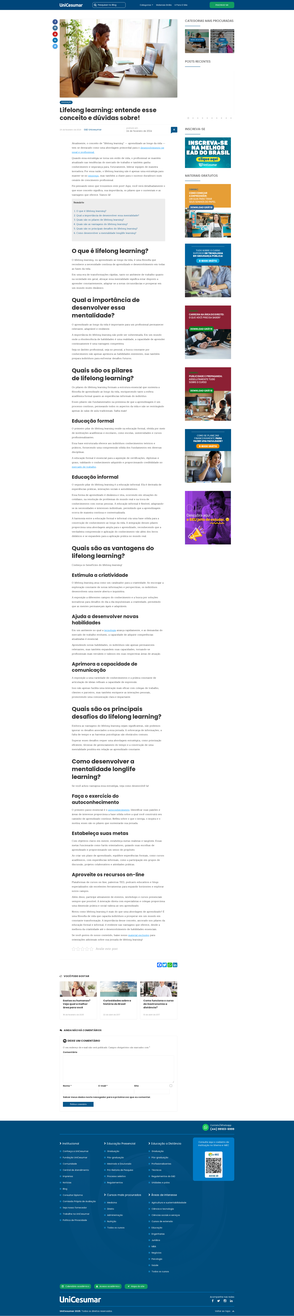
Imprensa (68, 1176)
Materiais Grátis (164, 5)
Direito (110, 1208)
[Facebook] (55, 21)
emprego (93, 176)
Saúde (155, 1265)
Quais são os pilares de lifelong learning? (100, 220)
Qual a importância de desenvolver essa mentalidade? (107, 215)
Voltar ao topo (223, 1311)
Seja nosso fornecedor (75, 1207)
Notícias (67, 1182)
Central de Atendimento (76, 1170)
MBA (154, 1246)
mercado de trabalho (84, 467)
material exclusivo (138, 935)
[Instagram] (55, 28)
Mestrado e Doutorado (119, 1163)
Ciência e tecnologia (163, 1208)
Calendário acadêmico (76, 1286)
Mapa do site (136, 1286)
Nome (67, 1085)
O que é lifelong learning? (91, 211)
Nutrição (111, 1221)
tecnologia (110, 630)
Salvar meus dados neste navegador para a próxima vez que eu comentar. (107, 1097)
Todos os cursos (115, 1227)
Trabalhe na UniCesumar (76, 1213)
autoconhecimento (119, 810)
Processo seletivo (116, 1176)
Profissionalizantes (161, 1163)
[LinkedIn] (231, 1301)
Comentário (70, 1052)
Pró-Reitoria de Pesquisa (120, 1170)
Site (136, 1085)
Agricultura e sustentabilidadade (169, 1202)
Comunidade (70, 1163)
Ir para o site (181, 5)
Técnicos (156, 1170)
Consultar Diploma (73, 1195)
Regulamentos (115, 1182)
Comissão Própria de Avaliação (79, 1201)
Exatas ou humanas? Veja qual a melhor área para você (76, 1004)
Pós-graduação (115, 1157)
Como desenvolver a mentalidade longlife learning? (106, 233)
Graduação (66, 102)
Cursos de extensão (162, 1221)
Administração (115, 1215)
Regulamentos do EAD (163, 1176)
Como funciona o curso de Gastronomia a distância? (158, 1004)
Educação (157, 1227)
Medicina (112, 1202)
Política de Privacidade (75, 1220)
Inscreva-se (222, 4)
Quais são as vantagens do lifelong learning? (102, 224)
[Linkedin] (55, 40)
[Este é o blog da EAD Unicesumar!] (71, 5)
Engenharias (158, 1233)
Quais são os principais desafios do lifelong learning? (107, 229)
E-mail (102, 1085)
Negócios (156, 1252)
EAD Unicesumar (93, 129)
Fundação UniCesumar (75, 1157)
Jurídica (156, 1240)
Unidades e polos (161, 1182)
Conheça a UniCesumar (76, 1151)
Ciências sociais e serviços (166, 1215)
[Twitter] (55, 46)
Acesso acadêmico (109, 1286)
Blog (65, 1188)
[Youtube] (55, 34)
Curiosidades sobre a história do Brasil (117, 1002)
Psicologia (157, 1259)
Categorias (145, 5)
